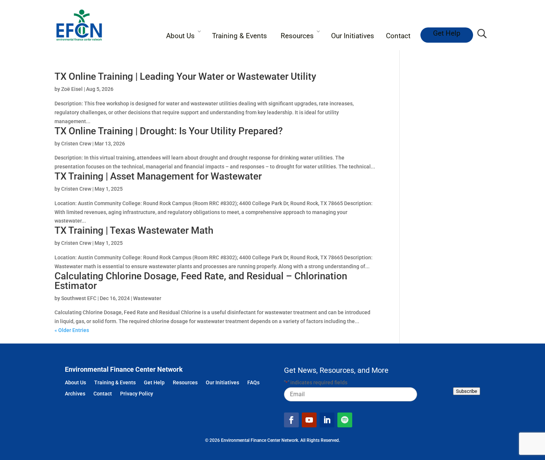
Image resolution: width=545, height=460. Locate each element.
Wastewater (147, 298)
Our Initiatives (352, 36)
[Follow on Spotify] (344, 420)
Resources (297, 36)
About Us (180, 36)
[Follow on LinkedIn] (327, 420)
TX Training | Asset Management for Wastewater (158, 176)
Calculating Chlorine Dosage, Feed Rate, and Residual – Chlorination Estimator (200, 280)
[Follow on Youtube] (309, 420)
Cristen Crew (76, 144)
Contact (398, 36)
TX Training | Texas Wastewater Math (133, 230)
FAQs (253, 383)
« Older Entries (71, 330)
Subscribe (466, 391)
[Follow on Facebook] (291, 420)
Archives (75, 394)
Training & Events (239, 36)
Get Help (446, 33)
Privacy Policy (136, 394)
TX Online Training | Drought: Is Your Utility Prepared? (168, 131)
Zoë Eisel (72, 89)
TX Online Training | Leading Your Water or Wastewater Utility (185, 76)
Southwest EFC (78, 298)
